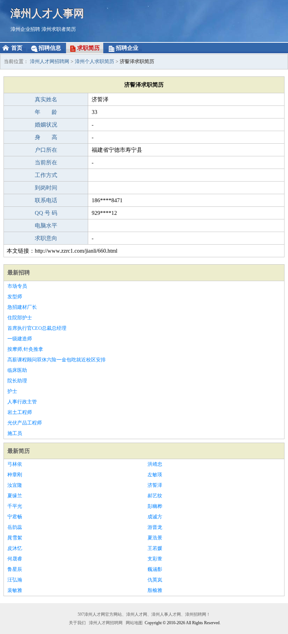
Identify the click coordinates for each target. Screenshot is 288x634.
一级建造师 (19, 338)
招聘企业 (127, 48)
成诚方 (155, 516)
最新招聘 (18, 272)
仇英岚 (155, 579)
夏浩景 (155, 537)
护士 (12, 391)
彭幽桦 (155, 506)
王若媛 (155, 548)
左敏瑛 (155, 474)
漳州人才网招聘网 (49, 61)
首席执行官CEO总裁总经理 (36, 328)
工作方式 (46, 175)
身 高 (46, 137)
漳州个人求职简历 (94, 61)
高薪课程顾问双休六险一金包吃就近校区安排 (56, 359)
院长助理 (17, 380)
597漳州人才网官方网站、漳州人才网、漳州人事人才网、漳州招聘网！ (144, 614)
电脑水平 (46, 226)
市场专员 (17, 286)
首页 (16, 48)
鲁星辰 (14, 569)
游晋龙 (155, 527)
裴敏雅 (14, 590)
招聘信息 (50, 48)
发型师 (14, 296)
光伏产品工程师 (24, 422)
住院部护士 (19, 317)
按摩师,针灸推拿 (25, 349)
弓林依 (14, 464)
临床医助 (17, 370)
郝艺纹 (155, 495)
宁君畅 (14, 516)
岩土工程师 (19, 412)
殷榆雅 (155, 590)
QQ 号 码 (46, 213)
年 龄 (46, 112)
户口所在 (46, 150)
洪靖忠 (155, 464)
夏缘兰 (14, 495)
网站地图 (134, 622)
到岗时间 (46, 188)
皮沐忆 (14, 548)
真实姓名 (46, 99)
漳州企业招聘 (25, 29)
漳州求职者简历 (58, 29)
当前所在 (46, 162)
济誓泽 (155, 485)
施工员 (14, 433)
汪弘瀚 (14, 579)
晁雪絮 (14, 537)
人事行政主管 (22, 401)
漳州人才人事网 (47, 13)
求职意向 (46, 238)
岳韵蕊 (14, 527)
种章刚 (14, 474)
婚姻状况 (46, 125)
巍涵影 (155, 569)
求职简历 (88, 48)
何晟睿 (14, 558)
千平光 (14, 506)
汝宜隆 (14, 485)
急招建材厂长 (22, 307)
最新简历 (18, 451)
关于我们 (77, 622)
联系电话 (46, 200)
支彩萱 (155, 558)
